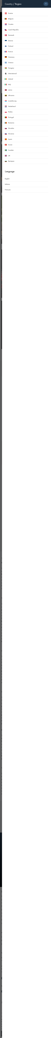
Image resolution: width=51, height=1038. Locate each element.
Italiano (7, 184)
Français (8, 190)
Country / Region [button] (13, 3)
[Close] (46, 4)
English (7, 179)
